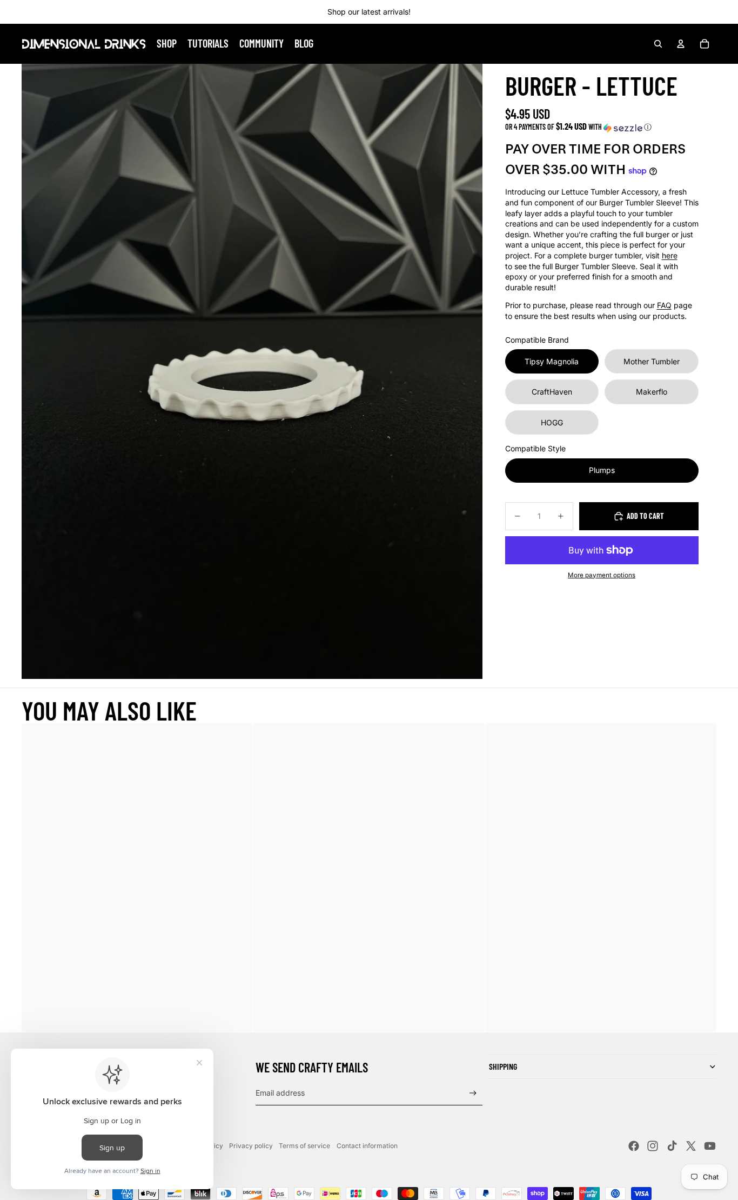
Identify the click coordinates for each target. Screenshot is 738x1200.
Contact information (367, 1146)
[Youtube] (709, 1145)
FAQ (664, 305)
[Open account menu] (681, 44)
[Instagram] (652, 1145)
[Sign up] (473, 1093)
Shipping (503, 1066)
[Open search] (658, 44)
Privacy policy (251, 1146)
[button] (602, 127)
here (669, 255)
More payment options (601, 575)
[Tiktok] (672, 1145)
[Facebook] (633, 1145)
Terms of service (304, 1146)
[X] (691, 1145)
